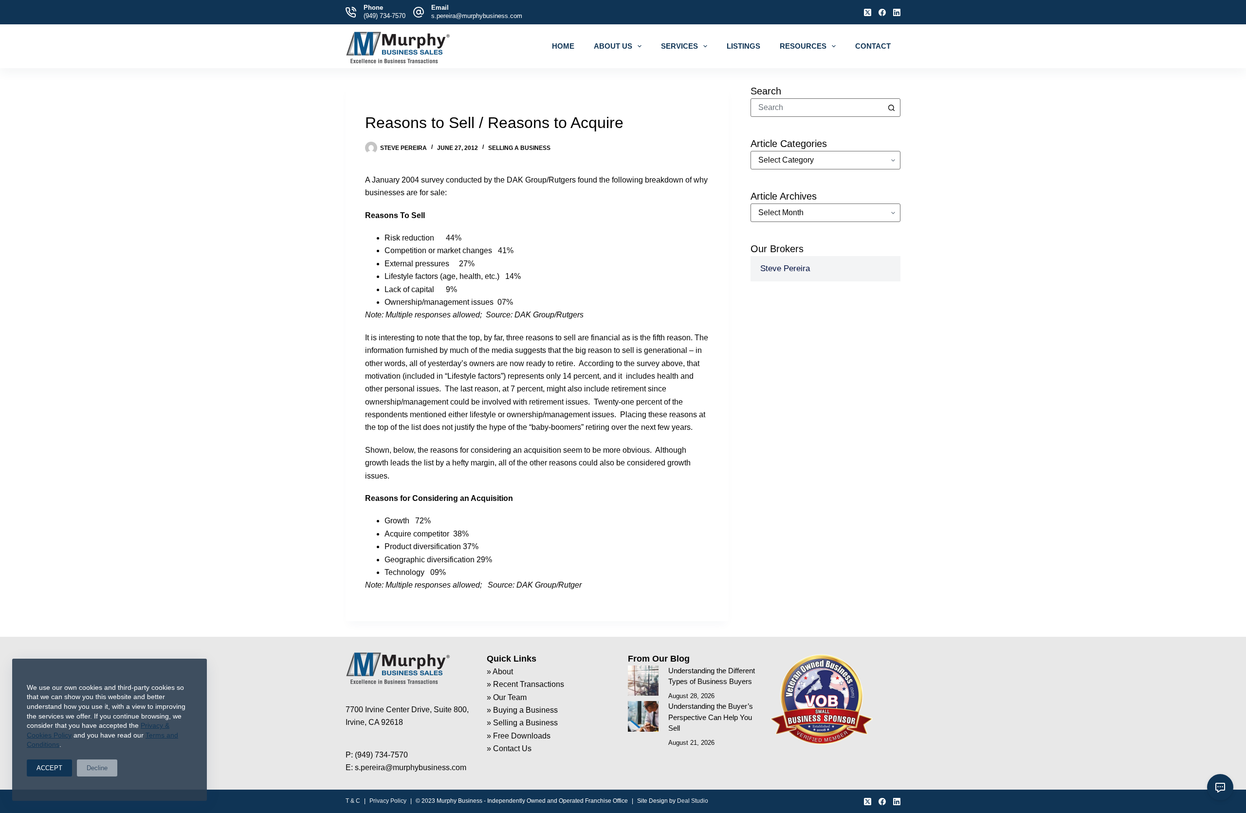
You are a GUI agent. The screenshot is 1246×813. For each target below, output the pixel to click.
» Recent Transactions (525, 684)
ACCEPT (49, 768)
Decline (97, 768)
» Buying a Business (522, 710)
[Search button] (891, 107)
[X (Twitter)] (867, 12)
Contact (873, 46)
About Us (613, 46)
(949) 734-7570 (384, 15)
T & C (353, 800)
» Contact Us (509, 748)
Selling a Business (519, 148)
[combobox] (816, 107)
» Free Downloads (518, 736)
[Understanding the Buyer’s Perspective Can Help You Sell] (643, 716)
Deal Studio (692, 800)
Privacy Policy (387, 800)
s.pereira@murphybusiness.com (476, 15)
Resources (803, 46)
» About (500, 671)
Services (679, 46)
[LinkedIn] (896, 12)
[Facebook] (882, 12)
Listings (743, 46)
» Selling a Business (522, 723)
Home (563, 46)
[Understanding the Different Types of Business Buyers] (643, 680)
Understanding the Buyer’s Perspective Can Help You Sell (710, 717)
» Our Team (507, 697)
